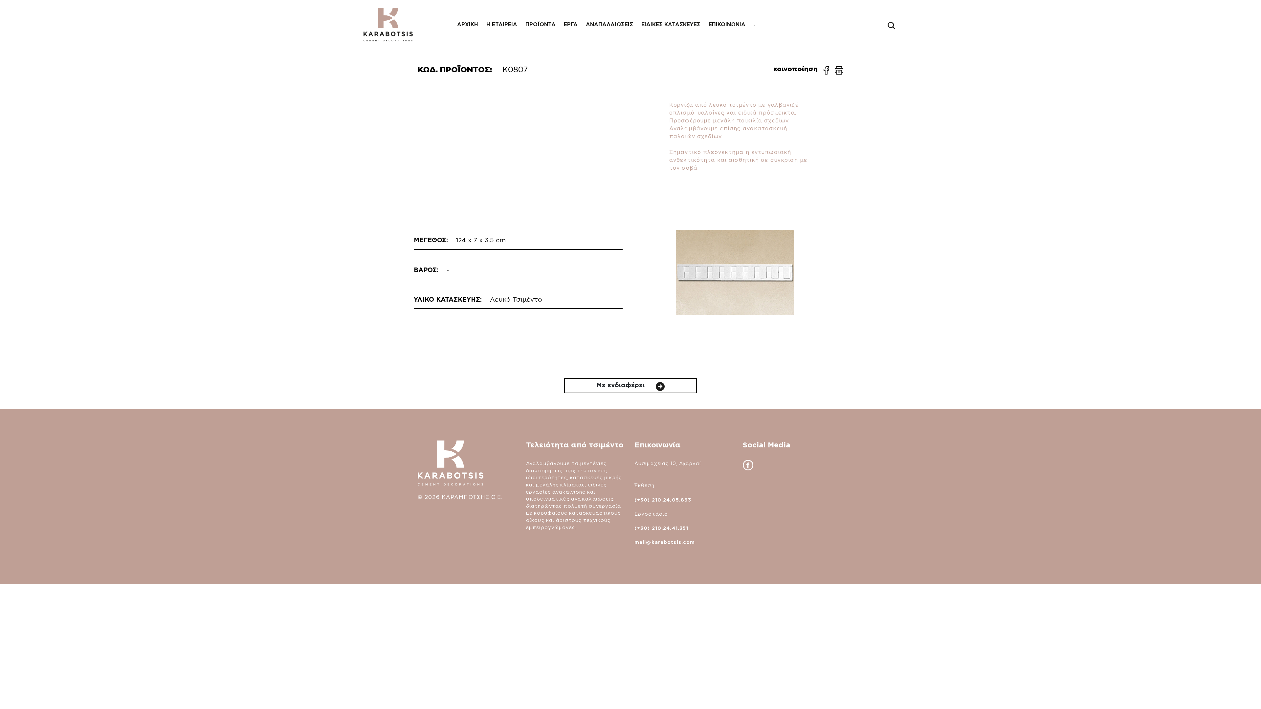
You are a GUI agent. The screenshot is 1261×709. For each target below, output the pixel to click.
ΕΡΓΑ (571, 24)
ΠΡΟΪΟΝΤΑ (540, 24)
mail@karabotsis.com (664, 542)
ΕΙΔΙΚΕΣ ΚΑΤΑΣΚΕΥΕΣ (670, 24)
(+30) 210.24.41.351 (661, 528)
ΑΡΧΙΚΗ (467, 24)
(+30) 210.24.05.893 (662, 500)
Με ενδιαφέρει (621, 385)
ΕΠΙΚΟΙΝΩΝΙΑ (727, 24)
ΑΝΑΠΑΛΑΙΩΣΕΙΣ (609, 24)
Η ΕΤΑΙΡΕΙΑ (501, 24)
